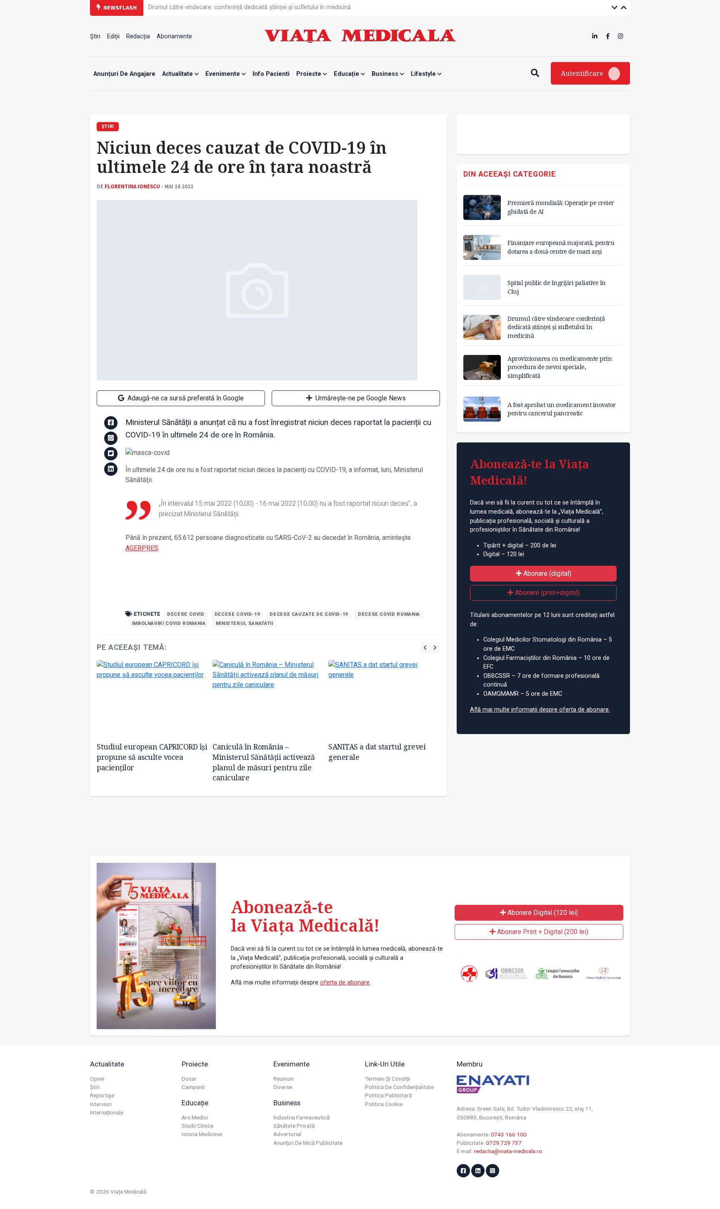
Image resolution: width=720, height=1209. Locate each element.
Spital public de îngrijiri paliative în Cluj (557, 287)
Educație (347, 73)
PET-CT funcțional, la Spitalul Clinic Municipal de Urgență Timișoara (238, 7)
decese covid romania (389, 614)
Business (386, 73)
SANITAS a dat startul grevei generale (376, 752)
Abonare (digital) (546, 573)
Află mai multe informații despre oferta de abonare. (540, 709)
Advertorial (287, 1134)
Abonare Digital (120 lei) (542, 913)
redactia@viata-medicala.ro (508, 1151)
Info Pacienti (271, 73)
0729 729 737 (504, 1142)
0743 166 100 (509, 1134)
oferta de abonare (345, 982)
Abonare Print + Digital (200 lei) (541, 932)
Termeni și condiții (387, 1078)
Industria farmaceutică (301, 1117)
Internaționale (106, 1112)
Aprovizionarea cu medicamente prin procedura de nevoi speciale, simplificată (560, 367)
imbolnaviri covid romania (169, 623)
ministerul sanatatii (244, 623)
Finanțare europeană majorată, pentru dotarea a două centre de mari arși (561, 247)
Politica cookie (383, 1104)
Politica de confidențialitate (399, 1087)
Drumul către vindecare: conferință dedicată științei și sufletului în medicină (556, 327)
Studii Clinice (197, 1125)
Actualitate (178, 73)
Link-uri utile (385, 1064)
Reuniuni (283, 1078)
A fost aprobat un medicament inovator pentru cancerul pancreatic (562, 409)
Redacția (138, 36)
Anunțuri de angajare (124, 73)
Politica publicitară (388, 1095)
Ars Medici (195, 1117)
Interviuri (101, 1104)
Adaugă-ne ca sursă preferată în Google (185, 398)
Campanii (193, 1087)
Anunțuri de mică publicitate (307, 1142)
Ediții (113, 36)
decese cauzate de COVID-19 (309, 614)
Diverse (282, 1087)
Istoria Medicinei (202, 1134)
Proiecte (309, 73)
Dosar (189, 1078)
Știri (95, 36)
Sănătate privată (294, 1125)
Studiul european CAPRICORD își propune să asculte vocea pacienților (152, 757)
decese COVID (186, 614)
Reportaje (102, 1095)
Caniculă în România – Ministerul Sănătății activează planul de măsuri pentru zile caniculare (263, 762)
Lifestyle (424, 73)
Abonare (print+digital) (546, 593)
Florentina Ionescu (132, 186)
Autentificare (583, 73)
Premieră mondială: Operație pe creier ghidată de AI (561, 207)
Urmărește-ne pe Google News (360, 398)
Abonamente (174, 36)
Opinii (97, 1078)
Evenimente (223, 73)
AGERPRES (141, 548)
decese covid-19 (237, 614)
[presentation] (425, 647)
